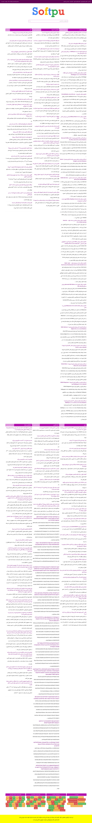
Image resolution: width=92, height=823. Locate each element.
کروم (48, 797)
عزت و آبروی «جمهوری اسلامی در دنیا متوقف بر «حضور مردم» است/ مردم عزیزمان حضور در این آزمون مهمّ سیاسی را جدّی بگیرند (19, 683)
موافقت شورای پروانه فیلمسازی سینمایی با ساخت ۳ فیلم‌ (20, 185)
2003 (19, 801)
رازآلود (32, 799)
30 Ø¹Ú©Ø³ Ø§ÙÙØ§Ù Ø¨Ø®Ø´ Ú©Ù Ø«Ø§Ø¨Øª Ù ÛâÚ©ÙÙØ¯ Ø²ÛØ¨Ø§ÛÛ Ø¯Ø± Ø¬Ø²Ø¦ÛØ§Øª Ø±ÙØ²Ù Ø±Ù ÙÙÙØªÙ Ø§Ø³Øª (46, 518)
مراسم (39, 803)
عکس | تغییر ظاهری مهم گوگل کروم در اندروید (49, 97)
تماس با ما (2, 1)
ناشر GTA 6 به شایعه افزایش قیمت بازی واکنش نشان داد (75, 518)
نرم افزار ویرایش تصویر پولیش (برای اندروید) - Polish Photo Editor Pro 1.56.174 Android (73, 365)
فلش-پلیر (53, 799)
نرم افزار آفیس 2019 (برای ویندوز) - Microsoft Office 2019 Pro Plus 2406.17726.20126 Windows (73, 139)
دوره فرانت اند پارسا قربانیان (73, 801)
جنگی (39, 799)
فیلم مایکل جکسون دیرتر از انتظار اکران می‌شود (22, 132)
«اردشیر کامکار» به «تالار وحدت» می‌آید (24, 540)
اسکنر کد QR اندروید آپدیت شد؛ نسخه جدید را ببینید (48, 136)
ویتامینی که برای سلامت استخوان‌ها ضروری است (49, 428)
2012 (7, 803)
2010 (13, 803)
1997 (20, 799)
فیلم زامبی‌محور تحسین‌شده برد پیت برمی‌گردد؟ (22, 32)
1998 (17, 799)
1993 (14, 797)
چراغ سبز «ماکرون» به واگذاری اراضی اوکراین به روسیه (48, 436)
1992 (17, 797)
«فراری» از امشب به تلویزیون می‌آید (24, 459)
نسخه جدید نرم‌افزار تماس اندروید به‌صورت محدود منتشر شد (46, 57)
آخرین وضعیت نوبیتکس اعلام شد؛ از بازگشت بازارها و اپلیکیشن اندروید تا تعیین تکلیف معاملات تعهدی (46, 142)
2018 (7, 806)
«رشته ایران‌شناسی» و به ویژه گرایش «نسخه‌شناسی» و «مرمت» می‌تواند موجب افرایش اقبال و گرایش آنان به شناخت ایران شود (19, 632)
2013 (23, 806)
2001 (7, 799)
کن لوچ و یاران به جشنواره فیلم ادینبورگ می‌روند (22, 137)
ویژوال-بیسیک (61, 808)
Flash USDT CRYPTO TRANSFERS (76, 806)
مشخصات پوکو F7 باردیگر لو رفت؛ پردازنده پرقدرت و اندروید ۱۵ (46, 200)
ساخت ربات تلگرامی (81, 801)
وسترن (36, 806)
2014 (20, 806)
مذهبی (32, 806)
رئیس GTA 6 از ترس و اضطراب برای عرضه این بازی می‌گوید (74, 482)
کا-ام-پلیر (48, 799)
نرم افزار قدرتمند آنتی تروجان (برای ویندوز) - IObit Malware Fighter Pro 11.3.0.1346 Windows (73, 328)
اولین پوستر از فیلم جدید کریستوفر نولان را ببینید (22, 202)
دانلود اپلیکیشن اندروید (77, 1)
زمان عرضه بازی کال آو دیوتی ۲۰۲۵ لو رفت (77, 440)
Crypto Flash (81, 797)
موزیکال (32, 803)
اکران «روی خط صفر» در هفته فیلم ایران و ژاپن (22, 72)
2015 (17, 806)
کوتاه (27, 801)
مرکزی (55, 806)
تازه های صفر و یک (70, 803)
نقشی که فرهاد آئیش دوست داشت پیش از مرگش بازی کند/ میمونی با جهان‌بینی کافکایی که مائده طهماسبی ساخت (74, 491)
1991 (20, 797)
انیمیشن (40, 797)
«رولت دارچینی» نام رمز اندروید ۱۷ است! (50, 32)
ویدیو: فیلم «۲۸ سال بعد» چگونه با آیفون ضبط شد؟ (22, 91)
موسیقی (28, 803)
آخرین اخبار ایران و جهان (82, 803)
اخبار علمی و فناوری (66, 1)
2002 (22, 801)
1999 (14, 799)
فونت (64, 799)
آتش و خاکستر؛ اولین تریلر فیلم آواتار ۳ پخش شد (22, 99)
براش (58, 806)
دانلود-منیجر (60, 799)
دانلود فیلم (71, 1)
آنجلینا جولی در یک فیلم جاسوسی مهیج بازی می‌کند (21, 51)
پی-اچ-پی (56, 808)
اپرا (56, 799)
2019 (15, 808)
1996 (23, 799)
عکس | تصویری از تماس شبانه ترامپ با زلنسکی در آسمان (47, 460)
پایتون (49, 810)
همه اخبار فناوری (36, 425)
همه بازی (62, 425)
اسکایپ (50, 803)
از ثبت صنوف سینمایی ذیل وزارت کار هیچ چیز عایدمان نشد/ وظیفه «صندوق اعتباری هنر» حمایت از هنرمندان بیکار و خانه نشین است (19, 567)
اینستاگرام (48, 801)
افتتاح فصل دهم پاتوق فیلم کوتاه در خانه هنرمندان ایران (20, 124)
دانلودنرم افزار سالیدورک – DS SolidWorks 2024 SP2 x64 (74, 94)
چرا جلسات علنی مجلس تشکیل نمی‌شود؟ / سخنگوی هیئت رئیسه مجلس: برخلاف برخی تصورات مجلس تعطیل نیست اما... (46, 505)
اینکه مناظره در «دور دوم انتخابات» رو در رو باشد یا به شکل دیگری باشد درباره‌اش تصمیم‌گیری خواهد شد (20, 476)
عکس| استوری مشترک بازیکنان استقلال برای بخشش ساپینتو (74, 456)
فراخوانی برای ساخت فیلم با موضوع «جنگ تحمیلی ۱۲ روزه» (20, 167)
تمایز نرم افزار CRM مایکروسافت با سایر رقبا (77, 43)
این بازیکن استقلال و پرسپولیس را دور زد (78, 559)
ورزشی (39, 806)
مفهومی (36, 808)
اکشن (43, 797)
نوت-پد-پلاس (63, 810)
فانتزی (34, 801)
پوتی (51, 810)
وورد (60, 797)
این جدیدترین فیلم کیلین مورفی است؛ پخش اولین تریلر (20, 40)
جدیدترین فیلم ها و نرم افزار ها (14, 1)
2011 (10, 803)
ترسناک (28, 797)
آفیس (53, 803)
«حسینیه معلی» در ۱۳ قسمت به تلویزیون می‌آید (22, 440)
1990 (23, 797)
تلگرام (62, 801)
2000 (11, 799)
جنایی (43, 799)
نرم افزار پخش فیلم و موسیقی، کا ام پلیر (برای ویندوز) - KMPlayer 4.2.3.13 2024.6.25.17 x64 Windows (75, 401)
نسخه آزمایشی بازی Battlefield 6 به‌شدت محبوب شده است (74, 526)
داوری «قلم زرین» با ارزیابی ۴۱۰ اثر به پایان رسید (22, 448)
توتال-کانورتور (51, 806)
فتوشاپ (64, 797)
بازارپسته (76, 803)
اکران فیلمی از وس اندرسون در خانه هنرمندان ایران (21, 156)
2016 (14, 806)
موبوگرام (62, 806)
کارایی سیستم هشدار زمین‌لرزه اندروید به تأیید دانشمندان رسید (46, 89)
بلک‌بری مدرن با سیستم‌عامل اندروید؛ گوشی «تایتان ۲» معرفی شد (46, 163)
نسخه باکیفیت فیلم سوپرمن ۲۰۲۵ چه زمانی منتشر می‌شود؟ (20, 148)
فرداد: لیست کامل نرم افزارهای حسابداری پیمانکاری (75, 32)
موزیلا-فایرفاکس (53, 797)
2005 (12, 801)
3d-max (60, 803)
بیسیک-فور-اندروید (56, 810)
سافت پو (89, 1)
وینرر (57, 797)
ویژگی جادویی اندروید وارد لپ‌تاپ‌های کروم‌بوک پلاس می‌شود (46, 192)
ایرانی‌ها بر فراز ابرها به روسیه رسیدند (51, 450)
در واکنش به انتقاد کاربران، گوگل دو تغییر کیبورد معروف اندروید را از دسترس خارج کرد (47, 154)
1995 (7, 797)
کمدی (31, 801)
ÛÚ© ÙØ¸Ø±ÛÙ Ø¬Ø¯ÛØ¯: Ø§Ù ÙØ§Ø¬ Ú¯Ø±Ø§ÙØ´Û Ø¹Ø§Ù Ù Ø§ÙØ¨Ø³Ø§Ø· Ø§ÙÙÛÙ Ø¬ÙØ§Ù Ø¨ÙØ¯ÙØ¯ (47, 543)
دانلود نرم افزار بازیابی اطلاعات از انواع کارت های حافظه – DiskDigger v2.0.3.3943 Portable (74, 73)
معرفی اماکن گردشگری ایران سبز (72, 799)
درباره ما (6, 1)
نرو (64, 801)
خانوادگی (35, 799)
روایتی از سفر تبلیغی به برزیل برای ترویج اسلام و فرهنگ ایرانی (46, 468)
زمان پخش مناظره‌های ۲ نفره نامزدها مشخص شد (22, 467)
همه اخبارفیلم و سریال (9, 425)
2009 (17, 803)
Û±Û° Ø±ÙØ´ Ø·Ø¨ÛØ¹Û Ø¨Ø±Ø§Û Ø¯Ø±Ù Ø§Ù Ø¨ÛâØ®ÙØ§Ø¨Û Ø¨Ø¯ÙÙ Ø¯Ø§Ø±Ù (49, 722)
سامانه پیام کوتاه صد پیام (73, 797)
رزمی (28, 799)
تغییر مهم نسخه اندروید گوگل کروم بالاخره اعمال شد (48, 184)
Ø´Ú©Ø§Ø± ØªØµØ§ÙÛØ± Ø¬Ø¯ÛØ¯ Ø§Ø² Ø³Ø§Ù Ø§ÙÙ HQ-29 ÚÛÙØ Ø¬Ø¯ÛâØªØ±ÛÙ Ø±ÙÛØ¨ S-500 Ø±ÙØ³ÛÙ (46, 744)
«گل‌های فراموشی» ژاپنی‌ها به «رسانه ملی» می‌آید (22, 529)
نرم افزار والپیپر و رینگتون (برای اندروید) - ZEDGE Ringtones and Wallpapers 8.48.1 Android (73, 383)
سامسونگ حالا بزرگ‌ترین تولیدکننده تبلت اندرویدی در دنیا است (46, 40)
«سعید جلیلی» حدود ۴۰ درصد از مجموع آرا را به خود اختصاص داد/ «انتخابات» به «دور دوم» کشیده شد (19, 517)
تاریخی (32, 797)
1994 (10, 797)
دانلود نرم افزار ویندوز (84, 1)
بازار (63, 803)
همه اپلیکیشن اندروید (36, 30)
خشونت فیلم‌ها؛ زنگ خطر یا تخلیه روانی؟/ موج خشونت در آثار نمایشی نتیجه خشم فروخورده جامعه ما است (19, 60)
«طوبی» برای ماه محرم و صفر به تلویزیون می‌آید (22, 485)
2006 (8, 801)
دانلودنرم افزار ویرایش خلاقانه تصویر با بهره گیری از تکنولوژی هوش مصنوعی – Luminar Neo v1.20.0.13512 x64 (74, 242)
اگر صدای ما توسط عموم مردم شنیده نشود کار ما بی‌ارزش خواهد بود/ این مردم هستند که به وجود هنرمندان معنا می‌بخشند (19, 600)
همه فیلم (7, 30)
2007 (23, 803)
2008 (20, 803)
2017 (10, 806)
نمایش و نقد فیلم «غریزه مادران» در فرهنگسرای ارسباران (20, 80)
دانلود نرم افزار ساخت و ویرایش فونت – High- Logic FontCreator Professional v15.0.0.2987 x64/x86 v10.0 (73, 264)
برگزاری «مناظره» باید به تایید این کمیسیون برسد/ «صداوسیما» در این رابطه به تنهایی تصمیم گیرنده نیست (19, 428)
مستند (36, 803)
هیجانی (43, 806)
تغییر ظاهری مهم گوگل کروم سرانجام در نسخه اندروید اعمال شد (46, 108)
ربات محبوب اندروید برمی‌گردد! (52, 84)
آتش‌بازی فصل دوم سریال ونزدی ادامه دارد (77, 448)
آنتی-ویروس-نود (57, 801)
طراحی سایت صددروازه (82, 799)
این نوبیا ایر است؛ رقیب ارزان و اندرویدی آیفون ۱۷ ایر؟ (48, 49)
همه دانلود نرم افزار (64, 30)
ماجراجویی (43, 803)
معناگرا (29, 806)
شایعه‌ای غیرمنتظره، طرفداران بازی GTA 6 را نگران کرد (75, 587)
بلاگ (8, 1)
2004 (15, 801)
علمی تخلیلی (43, 801)
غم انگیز (38, 801)
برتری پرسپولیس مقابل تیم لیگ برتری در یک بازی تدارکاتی (74, 554)
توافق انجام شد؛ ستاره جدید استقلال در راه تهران (49, 479)
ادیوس (56, 803)
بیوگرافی (36, 797)
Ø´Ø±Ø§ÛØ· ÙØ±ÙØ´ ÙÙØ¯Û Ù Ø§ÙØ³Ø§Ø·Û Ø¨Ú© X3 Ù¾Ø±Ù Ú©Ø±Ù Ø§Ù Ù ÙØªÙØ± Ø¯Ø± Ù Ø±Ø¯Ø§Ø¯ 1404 (46, 697)
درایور (52, 801)
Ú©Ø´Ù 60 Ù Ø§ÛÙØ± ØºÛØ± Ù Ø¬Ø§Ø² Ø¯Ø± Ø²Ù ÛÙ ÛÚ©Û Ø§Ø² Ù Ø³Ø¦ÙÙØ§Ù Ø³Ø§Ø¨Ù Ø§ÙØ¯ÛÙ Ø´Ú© (46, 594)
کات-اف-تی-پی (51, 808)
